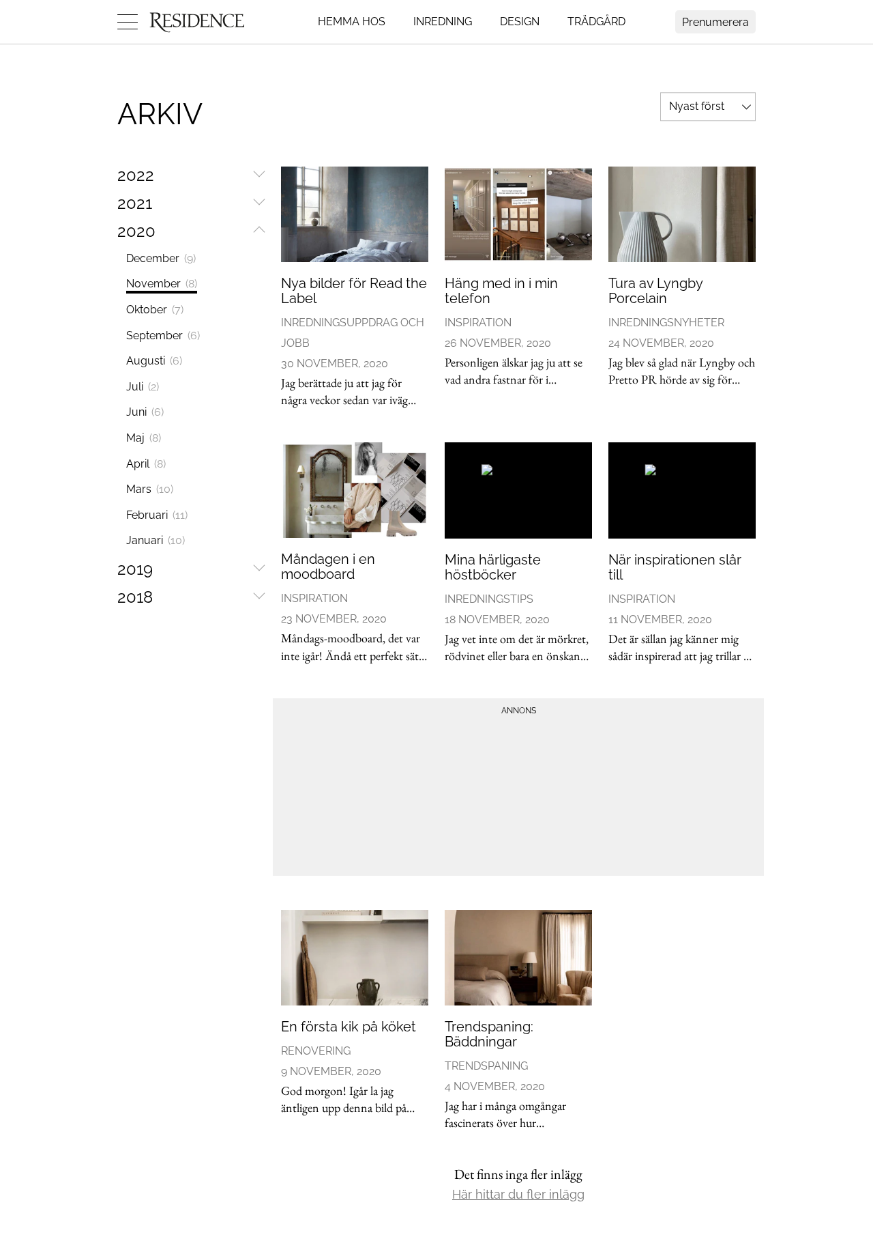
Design (519, 21)
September (163, 335)
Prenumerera (715, 22)
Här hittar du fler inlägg (518, 1194)
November (161, 283)
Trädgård (596, 21)
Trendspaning (486, 1065)
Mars (149, 489)
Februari (157, 515)
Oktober (154, 309)
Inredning (442, 21)
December (161, 258)
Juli (142, 386)
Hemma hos (351, 21)
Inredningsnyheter (666, 322)
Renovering (316, 1050)
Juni (145, 411)
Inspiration (478, 322)
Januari (155, 540)
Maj (143, 437)
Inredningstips (489, 599)
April (146, 463)
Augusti (154, 360)
